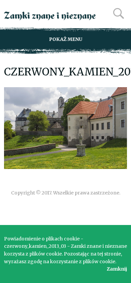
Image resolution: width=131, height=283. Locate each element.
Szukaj (118, 13)
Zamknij (117, 269)
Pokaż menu (65, 39)
